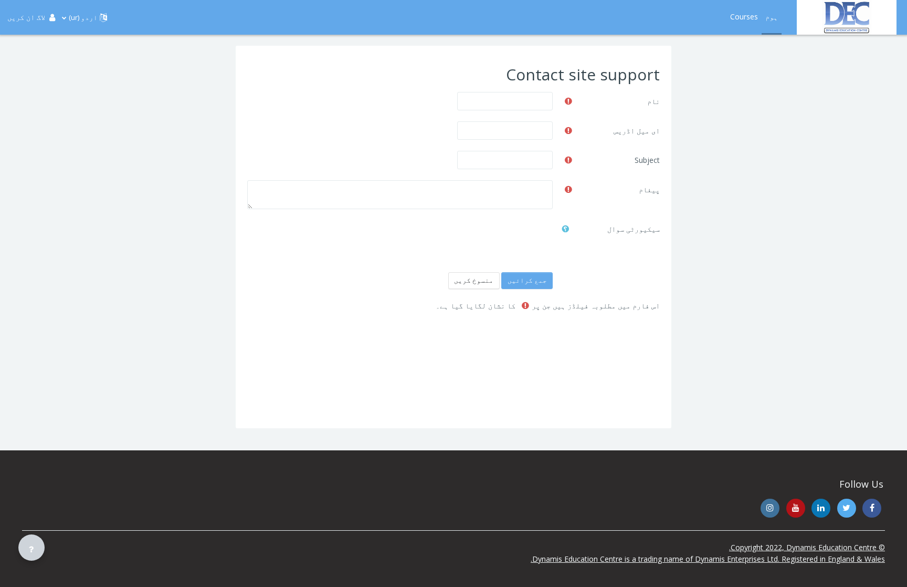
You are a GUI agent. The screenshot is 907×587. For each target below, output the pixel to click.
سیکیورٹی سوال (633, 229)
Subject (647, 160)
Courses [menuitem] (744, 17)
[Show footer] (31, 547)
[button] (84, 17)
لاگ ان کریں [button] (26, 17)
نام (653, 101)
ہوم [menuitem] (771, 17)
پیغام (649, 189)
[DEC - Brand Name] (846, 17)
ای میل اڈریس (637, 131)
